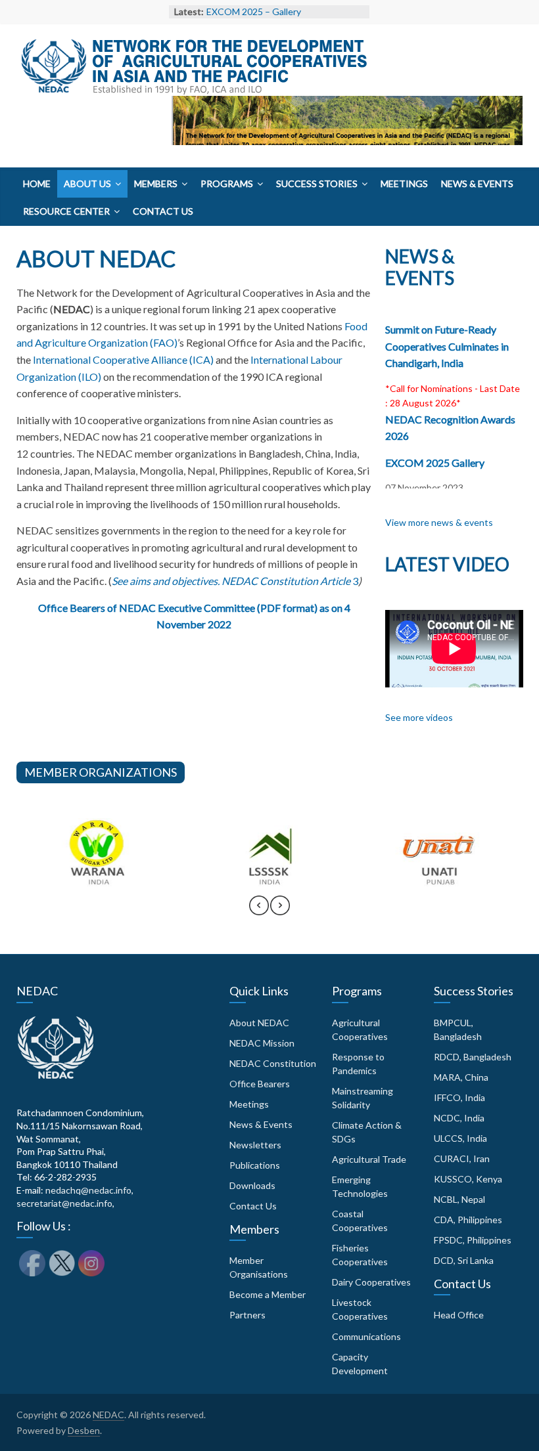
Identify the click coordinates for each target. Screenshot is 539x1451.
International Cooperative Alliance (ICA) (123, 359)
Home (37, 183)
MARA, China (461, 1077)
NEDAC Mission (261, 1043)
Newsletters (255, 1144)
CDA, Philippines (468, 1219)
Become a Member (267, 1294)
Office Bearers (259, 1083)
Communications (366, 1336)
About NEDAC (259, 1022)
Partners (247, 1314)
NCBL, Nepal (459, 1199)
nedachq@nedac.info (88, 1190)
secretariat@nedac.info (64, 1203)
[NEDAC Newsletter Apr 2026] (347, 148)
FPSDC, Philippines (472, 1239)
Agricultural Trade (369, 1159)
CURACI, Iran (462, 1158)
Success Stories (317, 183)
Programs (226, 183)
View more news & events (439, 522)
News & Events (477, 183)
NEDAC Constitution (272, 1063)
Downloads (252, 1185)
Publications (254, 1165)
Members (155, 183)
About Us (87, 183)
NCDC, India (459, 1117)
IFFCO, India (459, 1097)
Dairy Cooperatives (371, 1282)
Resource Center (66, 211)
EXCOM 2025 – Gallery (253, 11)
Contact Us (163, 211)
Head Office (459, 1314)
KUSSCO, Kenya (468, 1178)
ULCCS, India (460, 1138)
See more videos (419, 717)
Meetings (404, 183)
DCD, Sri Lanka (464, 1260)
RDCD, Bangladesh (472, 1056)
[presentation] (259, 911)
